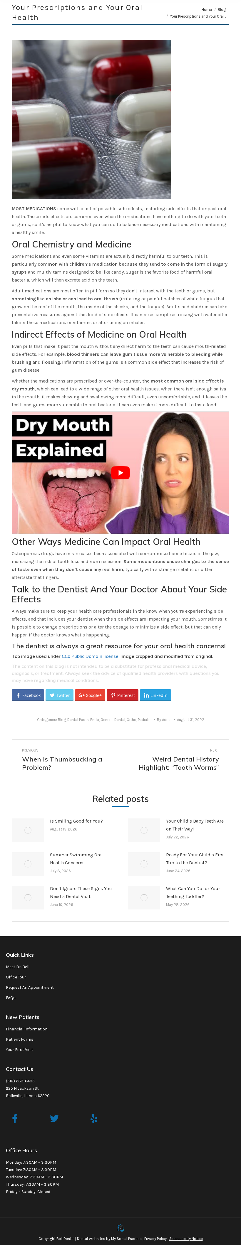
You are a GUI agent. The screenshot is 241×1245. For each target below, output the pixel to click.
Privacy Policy (155, 1238)
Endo (94, 719)
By (165, 719)
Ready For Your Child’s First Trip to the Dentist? (195, 858)
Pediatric (145, 719)
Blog (62, 719)
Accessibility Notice (186, 1238)
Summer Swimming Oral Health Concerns (76, 858)
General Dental (113, 719)
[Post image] (28, 830)
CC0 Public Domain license (90, 656)
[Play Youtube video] (120, 473)
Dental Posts (78, 719)
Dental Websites (91, 1238)
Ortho (131, 719)
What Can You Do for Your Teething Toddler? (193, 892)
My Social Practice (126, 1238)
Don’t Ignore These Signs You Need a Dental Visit (81, 892)
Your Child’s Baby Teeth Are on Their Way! (195, 825)
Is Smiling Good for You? (76, 821)
